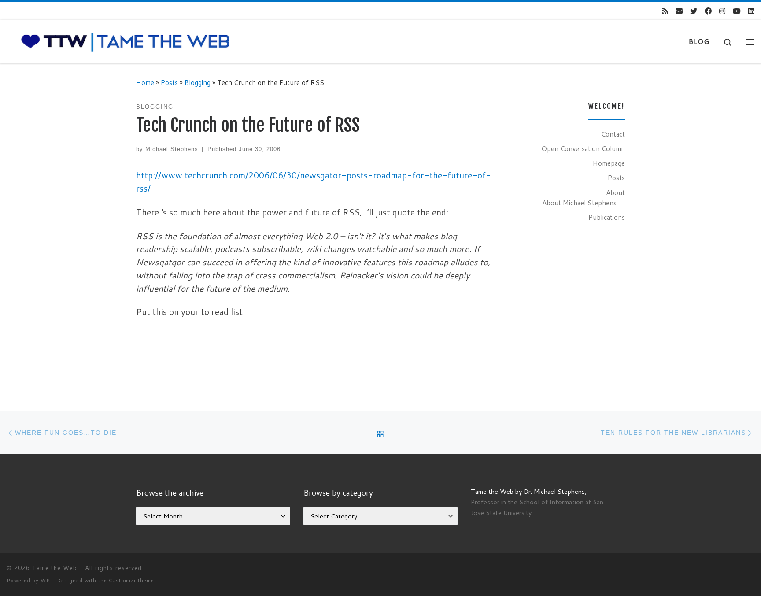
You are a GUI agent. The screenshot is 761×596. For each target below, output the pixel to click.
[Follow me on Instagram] (722, 11)
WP (45, 580)
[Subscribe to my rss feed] (665, 11)
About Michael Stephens (579, 202)
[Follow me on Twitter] (693, 11)
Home (145, 82)
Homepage (609, 163)
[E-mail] (679, 11)
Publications (606, 217)
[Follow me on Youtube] (737, 11)
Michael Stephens (171, 149)
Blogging (198, 82)
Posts (169, 82)
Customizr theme (131, 580)
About (615, 192)
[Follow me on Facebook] (708, 11)
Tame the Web (54, 568)
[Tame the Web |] (125, 41)
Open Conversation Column (583, 148)
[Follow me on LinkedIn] (751, 11)
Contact (613, 134)
